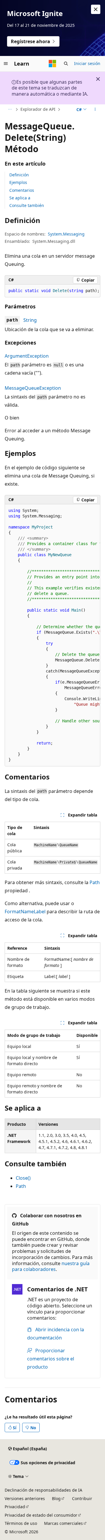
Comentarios (21, 190)
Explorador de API (37, 109)
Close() (23, 1178)
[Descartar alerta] (95, 9)
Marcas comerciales (63, 1523)
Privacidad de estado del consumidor (41, 1515)
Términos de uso (21, 1523)
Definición (19, 175)
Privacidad (15, 1506)
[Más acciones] (95, 109)
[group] (52, 635)
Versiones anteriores (25, 1498)
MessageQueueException (33, 388)
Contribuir (82, 1498)
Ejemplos (18, 182)
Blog (56, 1498)
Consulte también (26, 205)
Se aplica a (19, 198)
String (30, 320)
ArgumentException (27, 356)
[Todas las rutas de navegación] (10, 109)
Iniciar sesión (87, 63)
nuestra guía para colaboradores (51, 1266)
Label (40, 911)
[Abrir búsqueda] (66, 63)
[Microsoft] (52, 63)
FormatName (19, 911)
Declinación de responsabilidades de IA (43, 1490)
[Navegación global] (6, 63)
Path (95, 882)
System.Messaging (66, 234)
